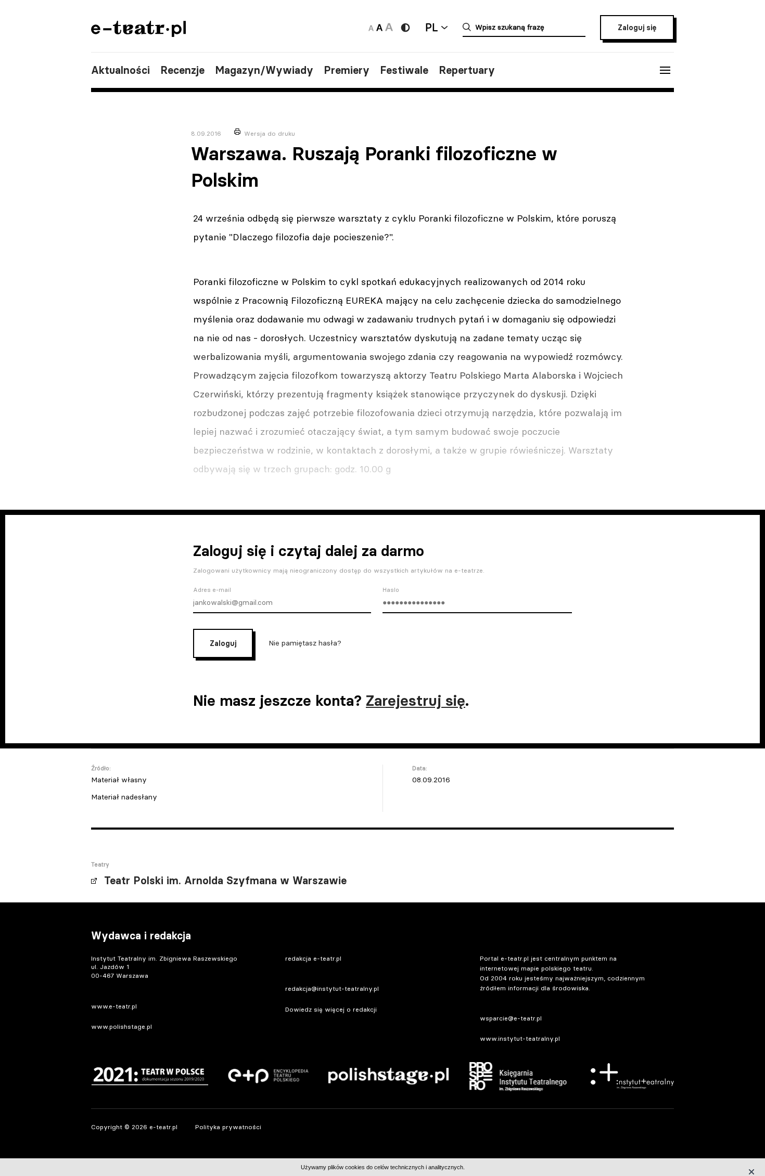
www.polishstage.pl (121, 1026)
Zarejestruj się (415, 700)
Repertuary (467, 70)
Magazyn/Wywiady (264, 70)
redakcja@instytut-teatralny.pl (332, 988)
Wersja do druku (269, 133)
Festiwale (404, 70)
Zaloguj (223, 643)
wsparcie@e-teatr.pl (511, 1018)
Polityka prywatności (228, 1127)
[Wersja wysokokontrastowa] (405, 27)
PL (431, 27)
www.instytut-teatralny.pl (520, 1038)
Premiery (346, 70)
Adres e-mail (212, 589)
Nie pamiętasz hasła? (305, 642)
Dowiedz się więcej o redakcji (331, 1009)
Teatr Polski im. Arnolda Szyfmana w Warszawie (225, 880)
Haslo (390, 589)
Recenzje (182, 70)
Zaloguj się (637, 27)
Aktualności (120, 70)
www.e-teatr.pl (114, 1006)
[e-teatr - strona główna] (138, 34)
